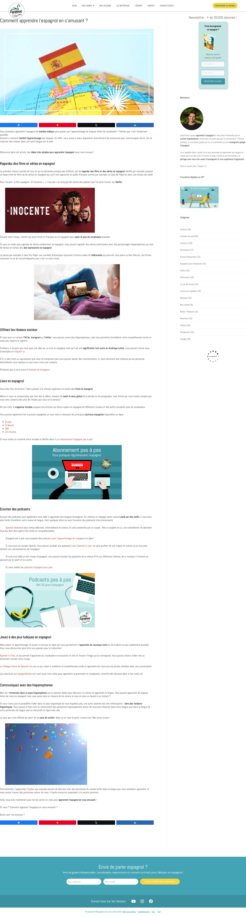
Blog (74, 5)
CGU (153, 911)
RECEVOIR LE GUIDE (213, 81)
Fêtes (182, 270)
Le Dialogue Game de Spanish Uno (16, 666)
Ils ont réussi (123, 5)
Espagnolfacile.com (27, 673)
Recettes (184, 318)
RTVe (96, 556)
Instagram (45, 369)
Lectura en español (188, 291)
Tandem (31, 789)
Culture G (184, 243)
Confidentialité (143, 911)
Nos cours (87, 5)
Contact (151, 5)
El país (8, 422)
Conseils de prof (187, 236)
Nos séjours (105, 5)
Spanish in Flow (7, 655)
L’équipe (138, 5)
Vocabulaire (185, 332)
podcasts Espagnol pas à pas (38, 567)
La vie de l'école (187, 284)
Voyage (183, 339)
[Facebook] (150, 901)
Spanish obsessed (14, 527)
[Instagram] (142, 901)
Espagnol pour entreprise (190, 263)
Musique (183, 298)
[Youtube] (133, 901)
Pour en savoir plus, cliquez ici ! (193, 166)
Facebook (32, 369)
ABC (7, 428)
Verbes (183, 325)
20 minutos (11, 431)
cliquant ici (19, 351)
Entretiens (184, 250)
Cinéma (183, 229)
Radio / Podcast (187, 311)
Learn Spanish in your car (83, 545)
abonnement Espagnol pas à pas (76, 439)
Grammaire (185, 277)
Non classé (185, 304)
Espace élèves (167, 5)
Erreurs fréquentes (188, 256)
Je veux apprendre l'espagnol (160, 881)
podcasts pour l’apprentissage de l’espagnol (64, 538)
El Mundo (9, 425)
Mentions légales (129, 911)
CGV (159, 911)
